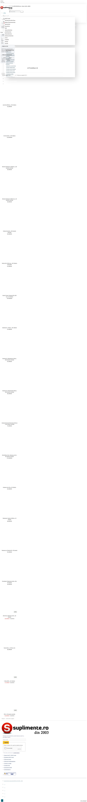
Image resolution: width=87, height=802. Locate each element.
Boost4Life (7, 26)
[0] (3, 22)
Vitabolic (7, 39)
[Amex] (4, 793)
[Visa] (4, 784)
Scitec (6, 37)
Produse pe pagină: (21, 75)
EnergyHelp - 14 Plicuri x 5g (9, 647)
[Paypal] (4, 790)
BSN (6, 28)
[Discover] (4, 796)
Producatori (5, 46)
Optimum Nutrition (9, 35)
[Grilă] (2, 74)
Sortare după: (5, 75)
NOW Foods (7, 18)
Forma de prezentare (7, 54)
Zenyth (6, 43)
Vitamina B (3, 27)
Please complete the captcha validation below (13, 745)
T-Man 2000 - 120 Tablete (9, 681)
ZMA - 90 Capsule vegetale (9, 714)
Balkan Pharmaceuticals (10, 22)
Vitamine (2, 26)
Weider (6, 41)
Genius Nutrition (8, 30)
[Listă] (4, 74)
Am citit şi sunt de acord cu (11, 752)
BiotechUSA (7, 24)
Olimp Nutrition (8, 33)
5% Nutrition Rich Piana (10, 20)
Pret (3, 34)
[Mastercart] (4, 787)
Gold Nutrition (8, 32)
